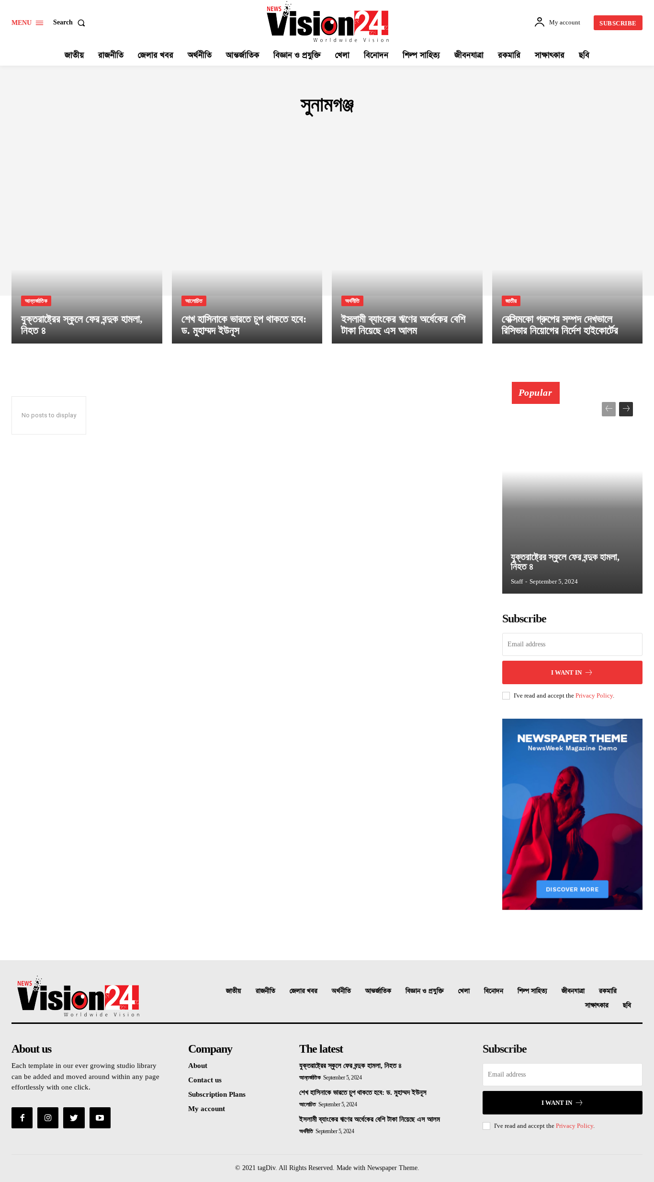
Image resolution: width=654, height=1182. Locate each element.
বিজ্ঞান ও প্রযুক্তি (425, 991)
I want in (566, 672)
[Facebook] (22, 1117)
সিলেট (315, 133)
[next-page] (626, 409)
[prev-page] (609, 409)
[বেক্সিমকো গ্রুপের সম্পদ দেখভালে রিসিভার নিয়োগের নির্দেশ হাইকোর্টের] (567, 253)
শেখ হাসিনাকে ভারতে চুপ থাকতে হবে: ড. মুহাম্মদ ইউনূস (363, 1092)
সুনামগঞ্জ (340, 133)
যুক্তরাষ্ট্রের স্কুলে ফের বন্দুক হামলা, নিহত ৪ (565, 561)
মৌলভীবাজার (284, 133)
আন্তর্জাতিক (36, 301)
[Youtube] (100, 1117)
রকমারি (608, 991)
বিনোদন (493, 991)
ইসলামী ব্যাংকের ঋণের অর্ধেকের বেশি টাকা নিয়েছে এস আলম (369, 1119)
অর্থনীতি (352, 301)
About (197, 1065)
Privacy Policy (594, 695)
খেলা (464, 991)
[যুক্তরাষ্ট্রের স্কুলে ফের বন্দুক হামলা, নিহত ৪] (86, 253)
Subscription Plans (217, 1094)
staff (517, 581)
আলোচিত (194, 301)
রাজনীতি (265, 991)
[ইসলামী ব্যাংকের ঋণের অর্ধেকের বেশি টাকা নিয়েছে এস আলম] (407, 253)
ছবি (627, 1005)
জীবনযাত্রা (573, 991)
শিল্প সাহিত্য (532, 991)
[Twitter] (73, 1117)
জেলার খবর (303, 991)
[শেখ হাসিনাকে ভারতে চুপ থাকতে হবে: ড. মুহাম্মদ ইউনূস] (247, 253)
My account (206, 1109)
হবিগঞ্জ (367, 133)
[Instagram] (47, 1117)
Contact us (205, 1080)
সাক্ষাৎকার (597, 1005)
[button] (71, 22)
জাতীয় (511, 301)
